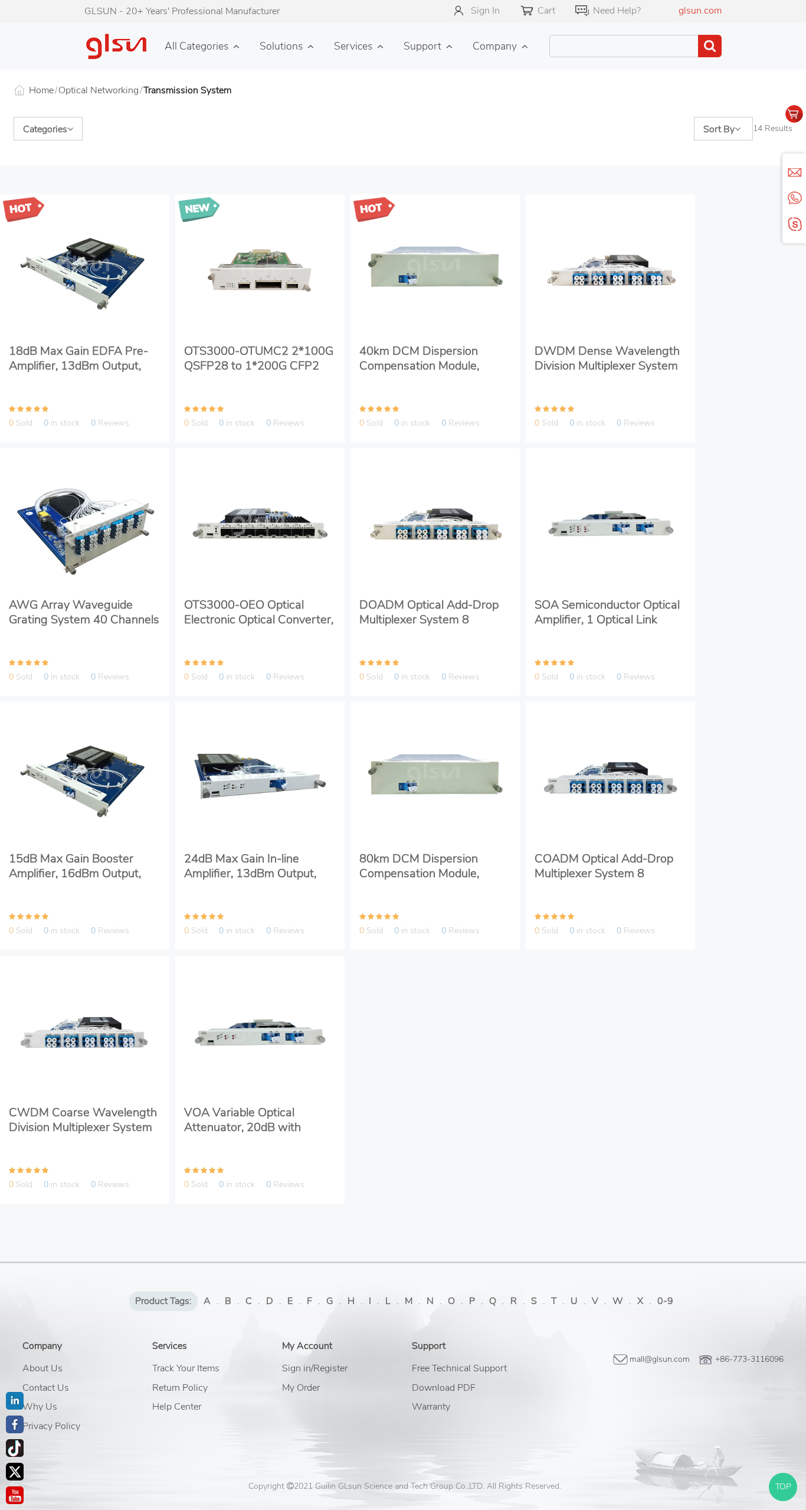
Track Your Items (185, 1368)
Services (353, 46)
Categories (45, 129)
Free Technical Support (459, 1368)
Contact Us (45, 1387)
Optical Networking (98, 90)
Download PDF (444, 1387)
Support (422, 46)
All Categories (196, 46)
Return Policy (180, 1387)
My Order (301, 1387)
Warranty (431, 1406)
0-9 (665, 1301)
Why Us (39, 1406)
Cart (546, 10)
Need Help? (617, 10)
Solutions (281, 46)
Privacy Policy (51, 1426)
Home (41, 90)
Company (495, 46)
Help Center (176, 1406)
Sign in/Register (315, 1368)
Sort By (719, 129)
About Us (42, 1368)
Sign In (485, 10)
